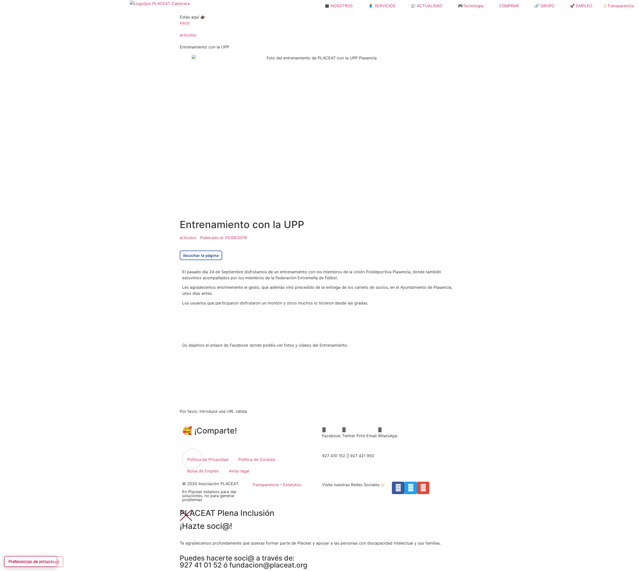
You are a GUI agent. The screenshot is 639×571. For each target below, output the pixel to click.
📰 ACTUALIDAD (426, 5)
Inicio (185, 22)
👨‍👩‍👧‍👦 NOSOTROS (338, 5)
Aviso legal (239, 470)
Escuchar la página (201, 255)
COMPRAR (509, 5)
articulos (188, 34)
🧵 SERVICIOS (381, 5)
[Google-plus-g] (423, 488)
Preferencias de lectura (31, 561)
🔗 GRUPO (544, 5)
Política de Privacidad (207, 459)
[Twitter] (410, 488)
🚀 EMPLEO (581, 5)
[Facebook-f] (398, 488)
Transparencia (265, 484)
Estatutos (292, 484)
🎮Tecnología (470, 5)
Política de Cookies (256, 459)
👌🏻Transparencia (618, 5)
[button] (331, 433)
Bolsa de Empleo (203, 470)
